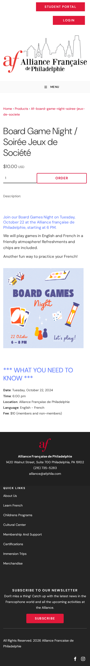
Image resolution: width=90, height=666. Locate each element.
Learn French (13, 505)
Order (61, 178)
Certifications (13, 544)
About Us (10, 496)
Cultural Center (14, 525)
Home (7, 109)
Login (81, 17)
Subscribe (45, 616)
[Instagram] (83, 659)
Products (21, 109)
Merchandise (13, 563)
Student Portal (71, 3)
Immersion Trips (15, 554)
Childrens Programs (17, 515)
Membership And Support (22, 534)
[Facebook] (75, 659)
